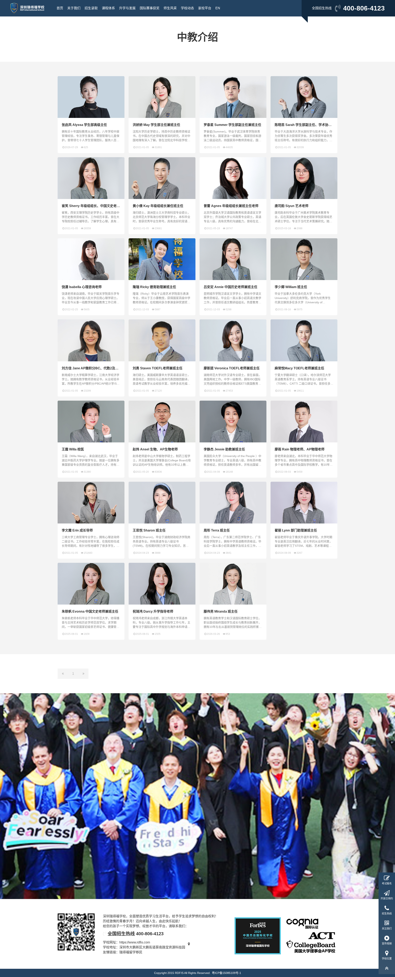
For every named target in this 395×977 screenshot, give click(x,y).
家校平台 (204, 8)
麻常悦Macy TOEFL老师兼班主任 (299, 368)
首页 (60, 8)
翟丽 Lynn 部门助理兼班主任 (296, 530)
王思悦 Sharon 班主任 (149, 530)
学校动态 (187, 8)
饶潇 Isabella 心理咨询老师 (82, 287)
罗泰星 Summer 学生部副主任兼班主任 (232, 125)
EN (217, 8)
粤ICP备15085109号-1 (226, 973)
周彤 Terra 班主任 (217, 530)
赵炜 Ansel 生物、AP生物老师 (155, 449)
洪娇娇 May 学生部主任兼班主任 (156, 125)
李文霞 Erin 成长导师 (77, 530)
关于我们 (73, 8)
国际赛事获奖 (149, 8)
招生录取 (91, 8)
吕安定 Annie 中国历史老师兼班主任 (230, 287)
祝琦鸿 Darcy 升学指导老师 (153, 611)
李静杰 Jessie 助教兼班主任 (224, 449)
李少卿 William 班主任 (291, 287)
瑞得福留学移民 (130, 952)
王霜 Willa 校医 (73, 449)
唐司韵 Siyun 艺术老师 (291, 206)
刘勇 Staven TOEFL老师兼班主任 (157, 368)
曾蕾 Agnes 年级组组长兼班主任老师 (231, 206)
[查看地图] (189, 947)
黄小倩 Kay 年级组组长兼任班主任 (158, 206)
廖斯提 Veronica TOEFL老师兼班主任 (232, 368)
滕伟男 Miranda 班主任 (221, 611)
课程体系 (108, 8)
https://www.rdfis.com (134, 942)
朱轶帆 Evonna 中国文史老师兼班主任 (90, 611)
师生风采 (170, 8)
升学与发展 (127, 8)
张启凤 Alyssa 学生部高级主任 (84, 125)
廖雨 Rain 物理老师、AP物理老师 (299, 449)
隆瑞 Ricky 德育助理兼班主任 (154, 287)
